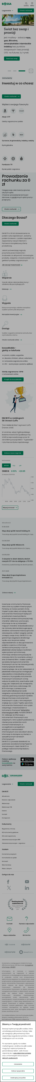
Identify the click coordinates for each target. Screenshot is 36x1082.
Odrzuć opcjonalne (18, 1071)
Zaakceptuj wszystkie (18, 1078)
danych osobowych (10, 1058)
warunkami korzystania (22, 1053)
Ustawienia (18, 1064)
